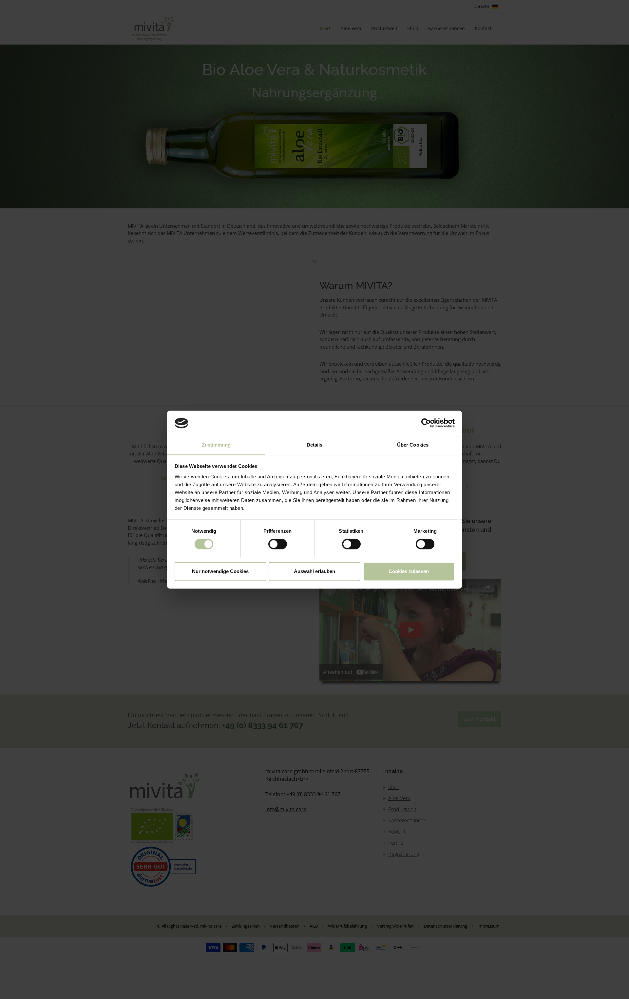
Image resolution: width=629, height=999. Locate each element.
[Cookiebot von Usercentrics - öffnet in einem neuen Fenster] (426, 423)
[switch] (277, 544)
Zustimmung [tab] (216, 445)
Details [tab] (315, 445)
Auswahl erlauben (314, 571)
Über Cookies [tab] (413, 445)
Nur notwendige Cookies (220, 571)
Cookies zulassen (409, 571)
